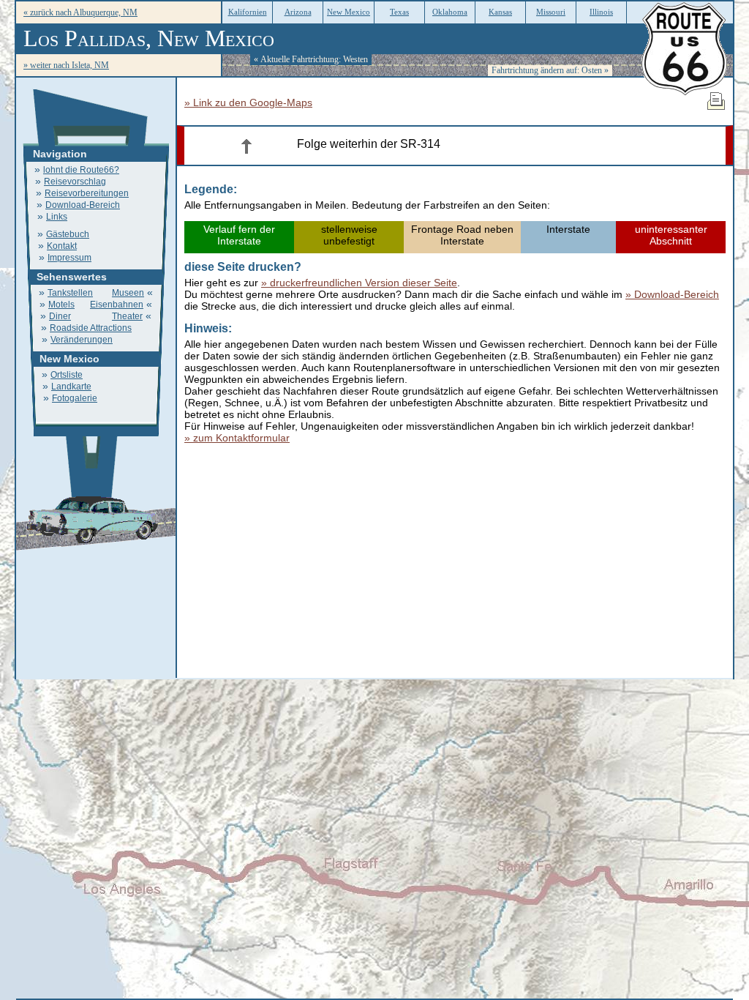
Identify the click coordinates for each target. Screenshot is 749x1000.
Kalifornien (247, 11)
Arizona (298, 11)
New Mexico (348, 11)
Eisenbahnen (116, 304)
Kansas (500, 11)
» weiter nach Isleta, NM (66, 65)
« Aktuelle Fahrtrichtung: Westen (311, 59)
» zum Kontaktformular (237, 438)
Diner (60, 316)
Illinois (601, 11)
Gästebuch (67, 234)
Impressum (69, 258)
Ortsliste (66, 375)
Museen (128, 293)
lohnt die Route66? (81, 170)
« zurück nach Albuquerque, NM (80, 12)
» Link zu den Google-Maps (248, 102)
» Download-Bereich (672, 294)
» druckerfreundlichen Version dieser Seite (359, 282)
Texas (399, 11)
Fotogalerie (74, 398)
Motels (61, 304)
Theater (127, 316)
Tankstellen (70, 293)
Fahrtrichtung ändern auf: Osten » (550, 70)
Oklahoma (449, 11)
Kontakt (62, 246)
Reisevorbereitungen (87, 193)
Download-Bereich (82, 205)
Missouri (550, 11)
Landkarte (71, 386)
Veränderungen (81, 340)
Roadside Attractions (91, 328)
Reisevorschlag (75, 181)
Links (56, 217)
